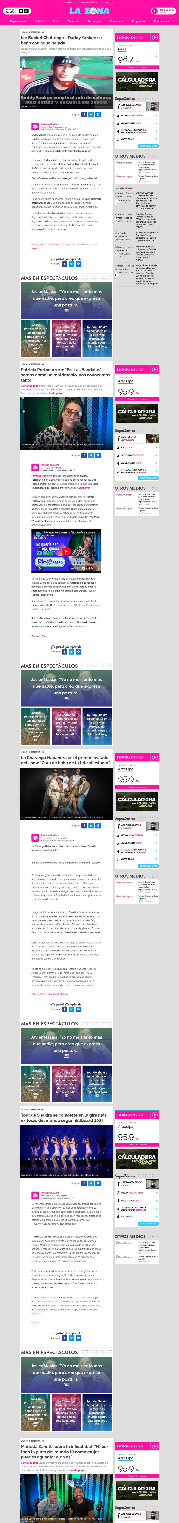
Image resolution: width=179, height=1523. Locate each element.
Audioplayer (56, 393)
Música (39, 21)
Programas (138, 21)
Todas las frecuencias (136, 67)
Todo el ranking (148, 146)
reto (95, 244)
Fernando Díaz (29, 385)
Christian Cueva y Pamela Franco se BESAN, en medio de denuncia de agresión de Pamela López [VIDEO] (146, 220)
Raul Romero (38, 994)
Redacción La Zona (50, 124)
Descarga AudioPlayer (89, 2)
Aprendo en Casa (70, 2)
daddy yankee (38, 244)
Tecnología (94, 21)
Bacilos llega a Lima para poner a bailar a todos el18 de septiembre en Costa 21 (147, 166)
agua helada (83, 244)
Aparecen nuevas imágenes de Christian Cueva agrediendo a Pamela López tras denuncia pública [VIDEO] (146, 253)
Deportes (73, 21)
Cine (55, 21)
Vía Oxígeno (146, 181)
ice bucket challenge (59, 244)
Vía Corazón (146, 172)
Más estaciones (107, 2)
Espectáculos (18, 21)
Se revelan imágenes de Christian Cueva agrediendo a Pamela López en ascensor (147, 236)
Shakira (35, 1322)
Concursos (116, 21)
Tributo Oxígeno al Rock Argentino (148, 177)
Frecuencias (161, 21)
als (73, 244)
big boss (35, 248)
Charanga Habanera (58, 994)
